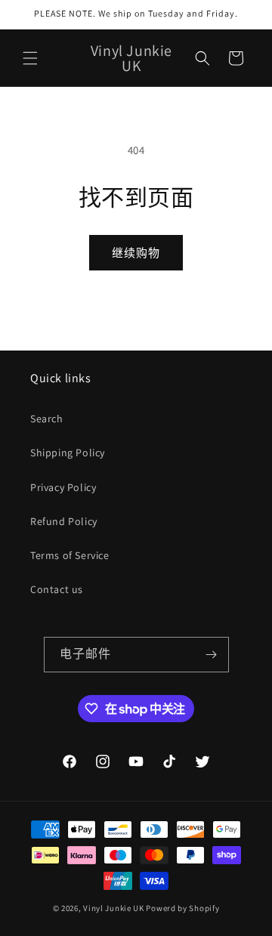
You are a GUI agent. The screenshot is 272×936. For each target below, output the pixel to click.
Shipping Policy (67, 452)
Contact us (56, 589)
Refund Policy (63, 521)
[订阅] (211, 654)
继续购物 (136, 253)
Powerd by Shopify (182, 908)
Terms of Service (70, 555)
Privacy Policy (63, 487)
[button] (30, 58)
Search (46, 418)
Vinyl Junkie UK (113, 908)
